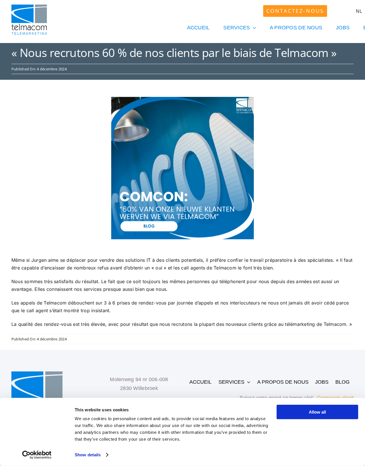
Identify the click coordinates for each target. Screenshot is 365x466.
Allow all (317, 412)
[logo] (29, 7)
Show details (88, 454)
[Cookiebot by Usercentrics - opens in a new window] (37, 455)
